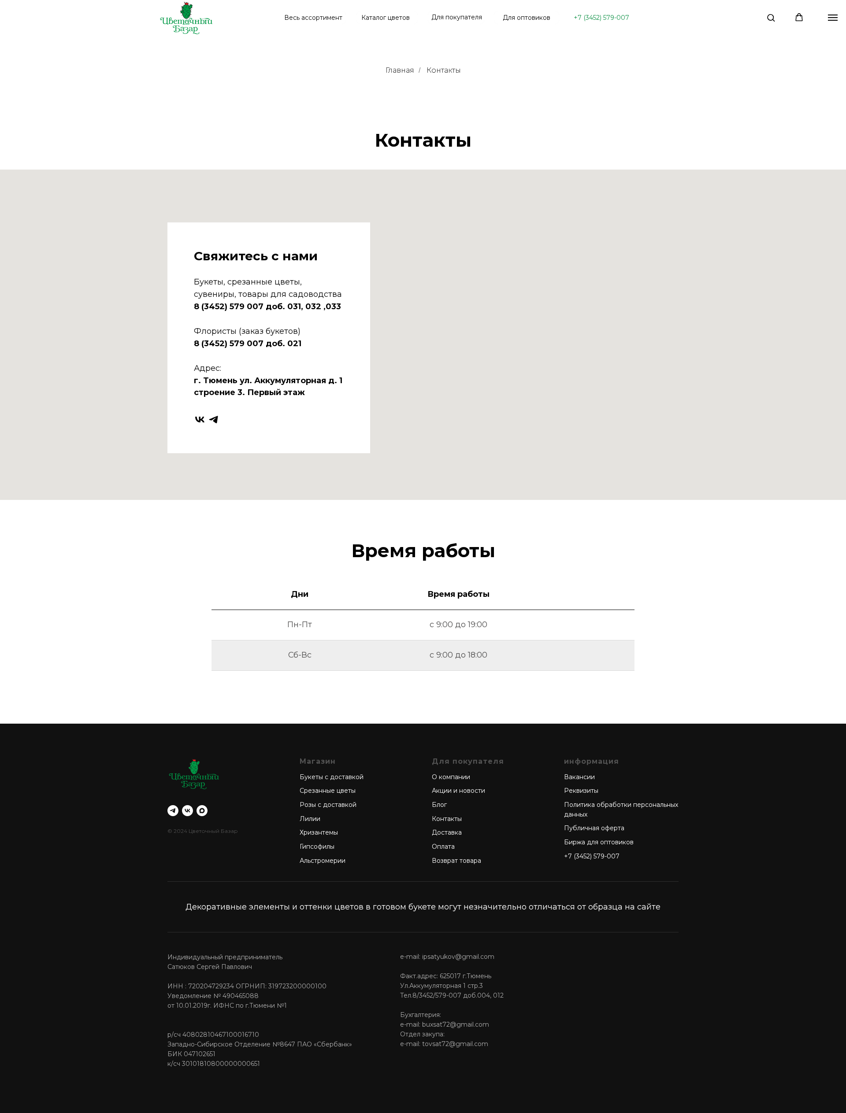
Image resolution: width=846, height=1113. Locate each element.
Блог (439, 805)
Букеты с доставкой (332, 777)
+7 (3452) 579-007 (601, 18)
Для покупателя (456, 17)
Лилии (310, 819)
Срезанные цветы (328, 791)
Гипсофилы (317, 846)
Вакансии (579, 777)
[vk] (199, 419)
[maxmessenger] (202, 810)
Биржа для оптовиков (599, 842)
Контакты (444, 70)
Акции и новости (458, 791)
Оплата (443, 846)
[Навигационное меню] (833, 18)
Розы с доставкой (328, 805)
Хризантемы (319, 832)
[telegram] (213, 419)
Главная (400, 70)
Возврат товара (456, 861)
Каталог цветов (385, 18)
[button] (771, 17)
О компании (451, 777)
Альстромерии (322, 861)
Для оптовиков (526, 18)
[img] (186, 17)
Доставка (447, 832)
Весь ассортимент (313, 18)
